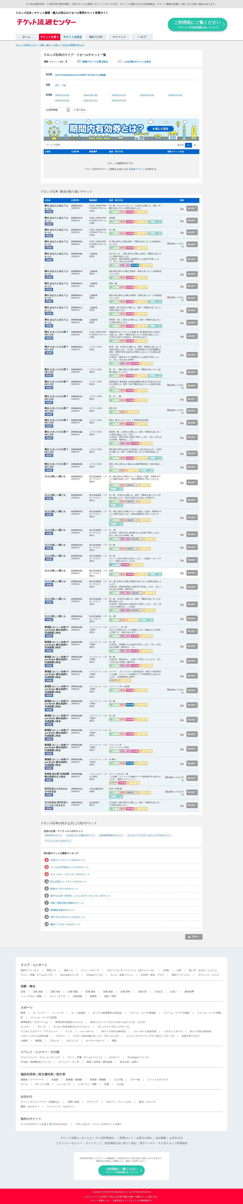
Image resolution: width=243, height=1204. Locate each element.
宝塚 (23, 991)
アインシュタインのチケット (58, 841)
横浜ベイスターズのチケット (65, 924)
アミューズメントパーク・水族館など (40, 1101)
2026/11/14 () (119, 95)
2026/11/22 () (119, 100)
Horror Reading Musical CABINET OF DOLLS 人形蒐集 (80, 75)
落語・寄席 (110, 996)
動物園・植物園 (74, 1079)
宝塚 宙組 (108, 991)
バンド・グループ (90, 970)
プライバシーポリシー (69, 1143)
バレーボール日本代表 (144, 1031)
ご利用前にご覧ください (197, 24)
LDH (179, 970)
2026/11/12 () (62, 95)
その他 (120, 1084)
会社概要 (161, 1137)
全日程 (49, 95)
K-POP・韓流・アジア (152, 975)
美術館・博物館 (98, 1079)
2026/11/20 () (62, 100)
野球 (23, 1013)
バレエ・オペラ (57, 996)
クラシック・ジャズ (208, 975)
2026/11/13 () (90, 95)
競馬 (114, 1040)
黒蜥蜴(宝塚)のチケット (62, 910)
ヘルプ (142, 36)
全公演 (49, 74)
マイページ (119, 36)
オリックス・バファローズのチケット (70, 874)
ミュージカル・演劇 (31, 996)
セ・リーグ (38, 1013)
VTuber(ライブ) (94, 975)
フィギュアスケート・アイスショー (39, 1031)
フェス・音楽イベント (121, 975)
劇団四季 (189, 991)
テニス (68, 1031)
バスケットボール (173, 1031)
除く (195, 145)
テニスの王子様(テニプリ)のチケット (69, 867)
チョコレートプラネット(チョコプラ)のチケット (149, 835)
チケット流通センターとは (76, 1137)
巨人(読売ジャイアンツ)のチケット (68, 881)
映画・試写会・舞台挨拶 (99, 1062)
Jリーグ (42, 1026)
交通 (106, 1084)
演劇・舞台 (28, 986)
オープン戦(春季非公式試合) (107, 1013)
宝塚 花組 (38, 991)
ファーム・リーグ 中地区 (176, 1013)
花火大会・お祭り (129, 1062)
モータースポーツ (95, 1040)
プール (24, 1084)
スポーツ (27, 1007)
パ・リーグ (58, 1013)
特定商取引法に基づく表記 (120, 1143)
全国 (48, 85)
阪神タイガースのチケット (64, 888)
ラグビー (60, 1036)
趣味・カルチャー (30, 1106)
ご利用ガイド (125, 1137)
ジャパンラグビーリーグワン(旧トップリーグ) (150, 1036)
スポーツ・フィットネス (118, 1101)
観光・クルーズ (147, 1101)
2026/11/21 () (90, 100)
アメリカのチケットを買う (34, 1124)
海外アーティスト (181, 975)
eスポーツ (114, 1057)
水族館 (54, 1079)
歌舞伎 (93, 996)
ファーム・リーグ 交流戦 (44, 1017)
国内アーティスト (30, 970)
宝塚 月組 (55, 991)
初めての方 (95, 36)
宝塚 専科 (125, 991)
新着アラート (138, 169)
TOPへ (195, 936)
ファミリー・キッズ (68, 1062)
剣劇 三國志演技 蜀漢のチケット (67, 903)
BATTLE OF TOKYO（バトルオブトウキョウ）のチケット (80, 895)
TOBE (166, 970)
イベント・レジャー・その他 (40, 1052)
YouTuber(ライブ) (69, 975)
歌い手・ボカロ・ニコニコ (203, 970)
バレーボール (87, 1031)
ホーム (26, 36)
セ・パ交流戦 (78, 1013)
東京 (57, 85)
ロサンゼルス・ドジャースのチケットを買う (99, 1124)
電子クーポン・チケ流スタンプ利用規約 (163, 1143)
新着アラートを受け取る (95, 61)
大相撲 (24, 1040)
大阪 (64, 85)
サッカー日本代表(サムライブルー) (71, 1026)
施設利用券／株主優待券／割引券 (43, 1074)
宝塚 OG (142, 991)
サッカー (25, 1026)
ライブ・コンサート (34, 965)
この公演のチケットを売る (137, 61)
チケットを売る (72, 36)
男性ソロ (51, 970)
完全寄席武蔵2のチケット (111, 835)
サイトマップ (93, 1143)
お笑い (173, 991)
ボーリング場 (42, 1084)
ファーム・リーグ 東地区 (143, 1013)
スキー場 (135, 1079)
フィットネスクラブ (157, 1079)
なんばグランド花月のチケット (80, 835)
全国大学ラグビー (191, 1036)
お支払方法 (176, 1137)
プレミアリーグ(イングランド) (113, 1026)
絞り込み (81, 109)
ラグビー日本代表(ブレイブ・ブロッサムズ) (96, 1036)
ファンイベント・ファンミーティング (40, 1057)
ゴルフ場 (118, 1079)
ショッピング (64, 1084)
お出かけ (27, 1096)
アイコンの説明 (53, 145)
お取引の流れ (144, 1137)
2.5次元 (158, 991)
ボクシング (72, 1040)
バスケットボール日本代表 (34, 1036)
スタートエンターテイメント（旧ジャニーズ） (131, 970)
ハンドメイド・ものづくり (61, 1106)
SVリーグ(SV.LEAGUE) (113, 1031)
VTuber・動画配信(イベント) (36, 1062)
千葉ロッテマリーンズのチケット (67, 860)
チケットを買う (49, 36)
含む (188, 145)
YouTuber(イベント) (137, 1057)
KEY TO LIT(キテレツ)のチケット (67, 917)
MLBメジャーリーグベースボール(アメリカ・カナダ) (117, 1022)
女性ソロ (68, 970)
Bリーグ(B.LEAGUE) (201, 1031)
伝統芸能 (77, 996)
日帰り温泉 (73, 1101)
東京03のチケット (53, 835)
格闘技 (38, 1040)
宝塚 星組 (90, 991)
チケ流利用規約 (104, 1137)
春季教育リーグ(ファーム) (34, 1022)
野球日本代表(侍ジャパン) (68, 1022)
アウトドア (92, 1101)
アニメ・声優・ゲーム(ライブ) (36, 975)
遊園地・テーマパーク (32, 1079)
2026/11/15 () (147, 95)
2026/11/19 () (175, 95)
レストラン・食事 (87, 1084)
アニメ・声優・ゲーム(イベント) (85, 1057)
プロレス (54, 1040)
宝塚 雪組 (73, 991)
